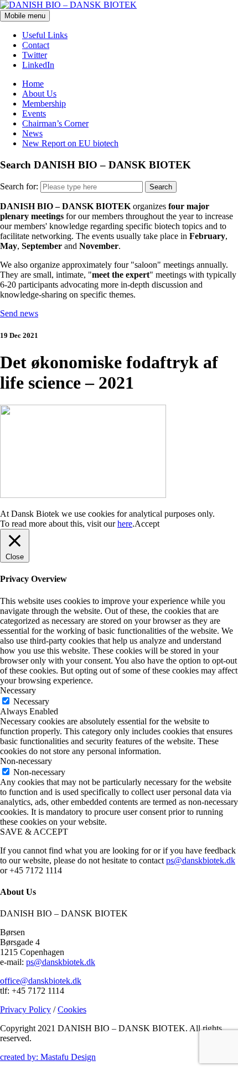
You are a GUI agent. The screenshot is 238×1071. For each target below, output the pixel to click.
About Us (39, 93)
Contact (35, 45)
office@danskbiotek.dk (40, 980)
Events (34, 113)
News (32, 133)
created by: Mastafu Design (48, 1057)
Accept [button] (146, 523)
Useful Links (45, 35)
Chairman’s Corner (55, 123)
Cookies (72, 1009)
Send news (19, 313)
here (124, 523)
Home (33, 83)
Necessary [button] (18, 690)
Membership (44, 103)
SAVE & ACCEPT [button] (34, 831)
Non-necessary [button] (26, 761)
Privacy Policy (25, 1009)
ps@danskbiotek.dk (200, 860)
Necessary (31, 701)
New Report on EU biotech (70, 143)
